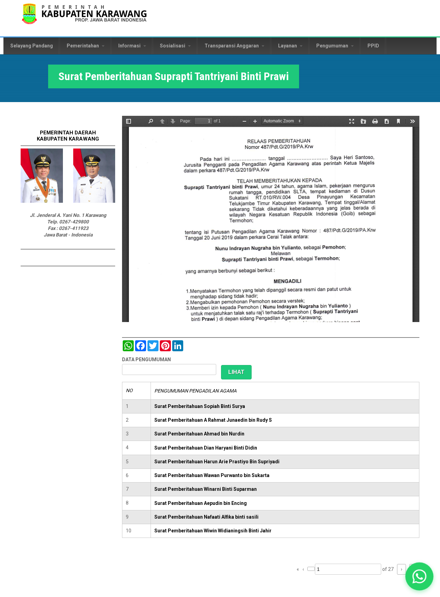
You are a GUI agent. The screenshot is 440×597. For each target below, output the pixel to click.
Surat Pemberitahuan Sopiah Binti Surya (199, 406)
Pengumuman (332, 45)
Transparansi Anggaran (232, 45)
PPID (373, 45)
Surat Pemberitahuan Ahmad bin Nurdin (199, 433)
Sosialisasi (173, 45)
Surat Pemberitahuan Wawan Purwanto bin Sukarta (212, 475)
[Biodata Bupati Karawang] (42, 201)
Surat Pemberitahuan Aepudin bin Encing (200, 503)
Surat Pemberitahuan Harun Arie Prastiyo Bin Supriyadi (216, 461)
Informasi (130, 45)
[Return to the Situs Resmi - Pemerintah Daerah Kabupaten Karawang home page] (84, 18)
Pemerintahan (83, 45)
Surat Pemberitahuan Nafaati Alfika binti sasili (206, 517)
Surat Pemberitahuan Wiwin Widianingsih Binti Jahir (213, 530)
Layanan (288, 45)
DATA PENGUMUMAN (146, 359)
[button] (419, 576)
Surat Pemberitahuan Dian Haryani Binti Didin (205, 448)
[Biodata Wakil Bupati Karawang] (94, 201)
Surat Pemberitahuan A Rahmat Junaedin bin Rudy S (213, 420)
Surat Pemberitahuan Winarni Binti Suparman (205, 489)
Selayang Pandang (31, 45)
